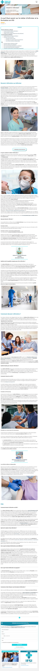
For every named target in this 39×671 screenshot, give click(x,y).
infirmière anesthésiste (28, 539)
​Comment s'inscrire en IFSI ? (9, 37)
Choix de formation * (5, 629)
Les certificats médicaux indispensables (13, 40)
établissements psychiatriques (19, 210)
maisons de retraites (9, 210)
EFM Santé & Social (21, 627)
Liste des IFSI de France (24, 665)
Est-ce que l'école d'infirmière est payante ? (11, 47)
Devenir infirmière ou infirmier (7, 29)
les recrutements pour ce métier (28, 215)
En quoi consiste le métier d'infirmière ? (11, 31)
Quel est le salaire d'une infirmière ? (10, 44)
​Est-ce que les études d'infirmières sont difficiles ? (13, 45)
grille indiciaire (16, 533)
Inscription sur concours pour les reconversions (14, 39)
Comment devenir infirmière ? (7, 34)
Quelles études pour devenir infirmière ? (11, 35)
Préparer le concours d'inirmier (7, 667)
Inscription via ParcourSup (10, 38)
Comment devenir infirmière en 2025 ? (11, 43)
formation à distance (24, 522)
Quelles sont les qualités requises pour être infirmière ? (14, 33)
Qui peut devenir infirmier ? (9, 32)
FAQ (2, 42)
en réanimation (35, 539)
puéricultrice (3, 540)
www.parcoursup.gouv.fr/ (10, 381)
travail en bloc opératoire (18, 539)
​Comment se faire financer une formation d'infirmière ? (14, 48)
